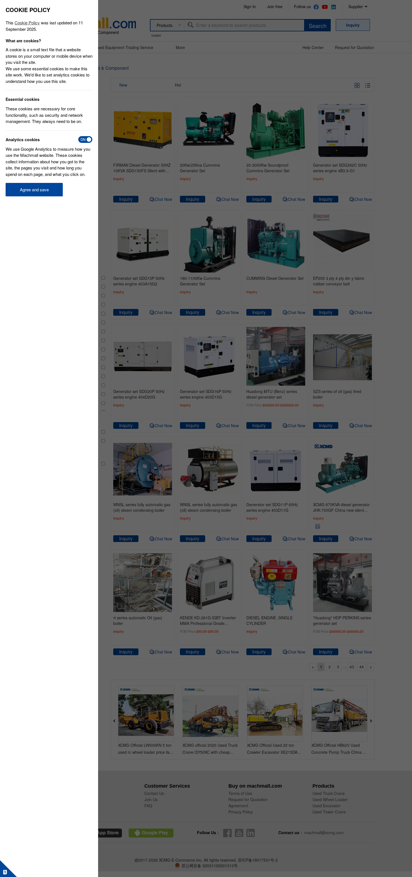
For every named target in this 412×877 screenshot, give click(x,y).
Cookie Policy (27, 22)
